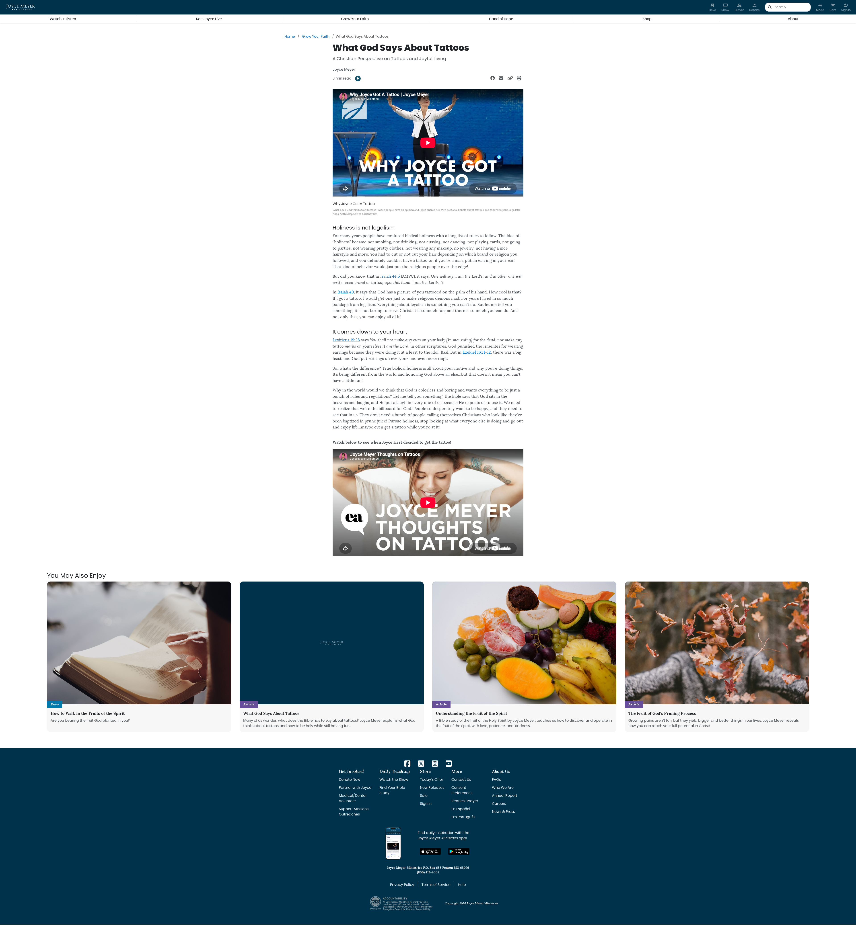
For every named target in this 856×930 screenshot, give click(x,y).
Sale (424, 795)
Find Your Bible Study (392, 790)
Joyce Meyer (344, 69)
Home (289, 36)
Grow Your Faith (315, 36)
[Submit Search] (769, 7)
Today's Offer (431, 779)
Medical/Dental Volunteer (352, 798)
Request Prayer (464, 801)
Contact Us (461, 779)
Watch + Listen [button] (63, 19)
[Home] (20, 7)
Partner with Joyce (355, 787)
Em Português (463, 817)
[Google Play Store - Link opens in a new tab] (458, 851)
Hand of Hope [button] (501, 19)
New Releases (432, 787)
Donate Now (349, 779)
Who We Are (503, 787)
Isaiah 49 (345, 292)
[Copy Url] (510, 78)
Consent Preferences (461, 790)
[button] (820, 7)
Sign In (426, 803)
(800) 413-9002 (428, 872)
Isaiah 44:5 (390, 276)
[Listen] (358, 78)
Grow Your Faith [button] (355, 19)
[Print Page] (519, 78)
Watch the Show (393, 779)
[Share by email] (501, 78)
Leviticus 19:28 (346, 340)
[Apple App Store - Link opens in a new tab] (430, 851)
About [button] (793, 19)
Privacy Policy (402, 885)
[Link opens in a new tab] (407, 764)
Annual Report (504, 795)
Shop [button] (647, 19)
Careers (499, 803)
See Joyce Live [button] (209, 19)
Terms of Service (436, 885)
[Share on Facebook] (492, 78)
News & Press (503, 811)
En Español (460, 809)
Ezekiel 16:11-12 (477, 352)
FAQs (496, 779)
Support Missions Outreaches (353, 811)
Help (462, 885)
